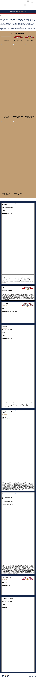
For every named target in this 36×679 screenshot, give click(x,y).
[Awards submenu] (32, 2)
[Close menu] (28, 1)
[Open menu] (25, 5)
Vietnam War (6, 41)
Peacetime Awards (18, 41)
